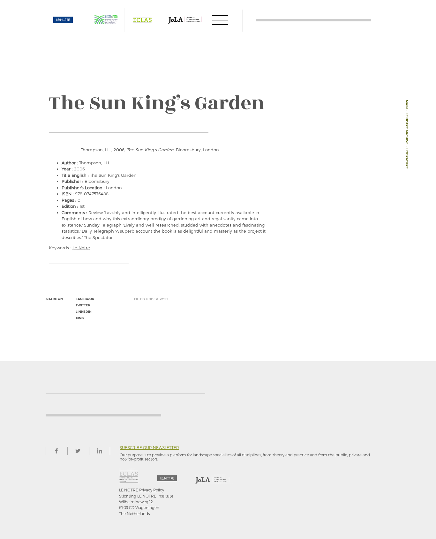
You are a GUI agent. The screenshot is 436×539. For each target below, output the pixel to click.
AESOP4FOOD (106, 20)
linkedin (84, 312)
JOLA (185, 20)
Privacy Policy (151, 490)
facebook (85, 299)
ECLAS (142, 20)
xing (80, 318)
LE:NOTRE (63, 20)
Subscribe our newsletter (149, 447)
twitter (83, 305)
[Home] (313, 20)
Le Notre (81, 247)
